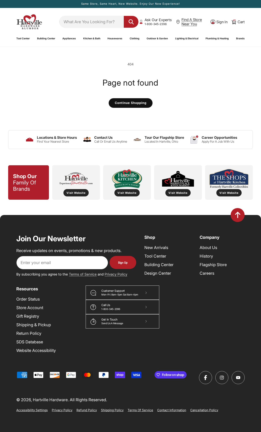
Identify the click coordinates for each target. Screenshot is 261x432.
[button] (23, 38)
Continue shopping (130, 103)
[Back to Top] (238, 215)
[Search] (131, 22)
